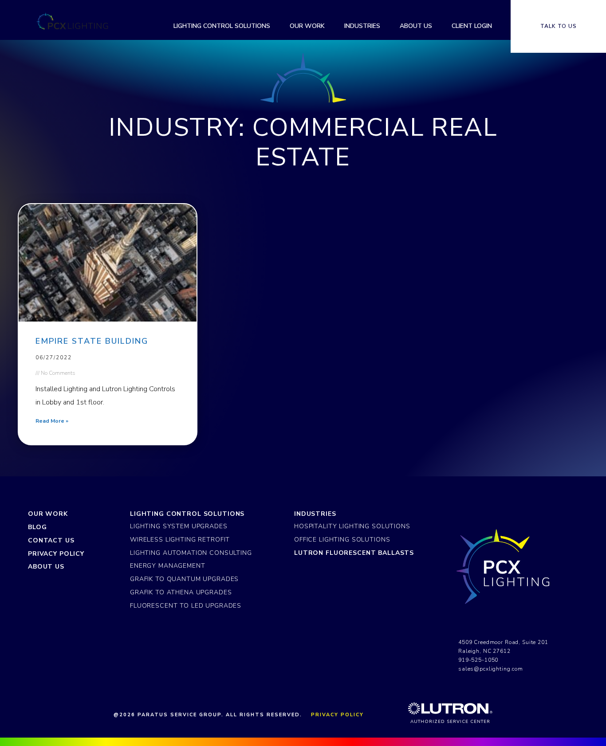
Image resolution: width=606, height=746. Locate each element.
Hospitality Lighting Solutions (352, 526)
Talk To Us (558, 26)
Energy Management (167, 565)
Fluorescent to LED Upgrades (185, 605)
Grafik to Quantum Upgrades (184, 579)
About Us (46, 566)
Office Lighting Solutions (342, 539)
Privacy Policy (56, 554)
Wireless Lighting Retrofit (180, 539)
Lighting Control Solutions (187, 514)
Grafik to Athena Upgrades (181, 592)
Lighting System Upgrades (179, 526)
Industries (315, 514)
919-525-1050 (478, 660)
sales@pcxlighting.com (490, 668)
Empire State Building (91, 341)
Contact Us (51, 540)
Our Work (48, 514)
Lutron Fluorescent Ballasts (354, 553)
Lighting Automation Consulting (191, 553)
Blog (37, 527)
